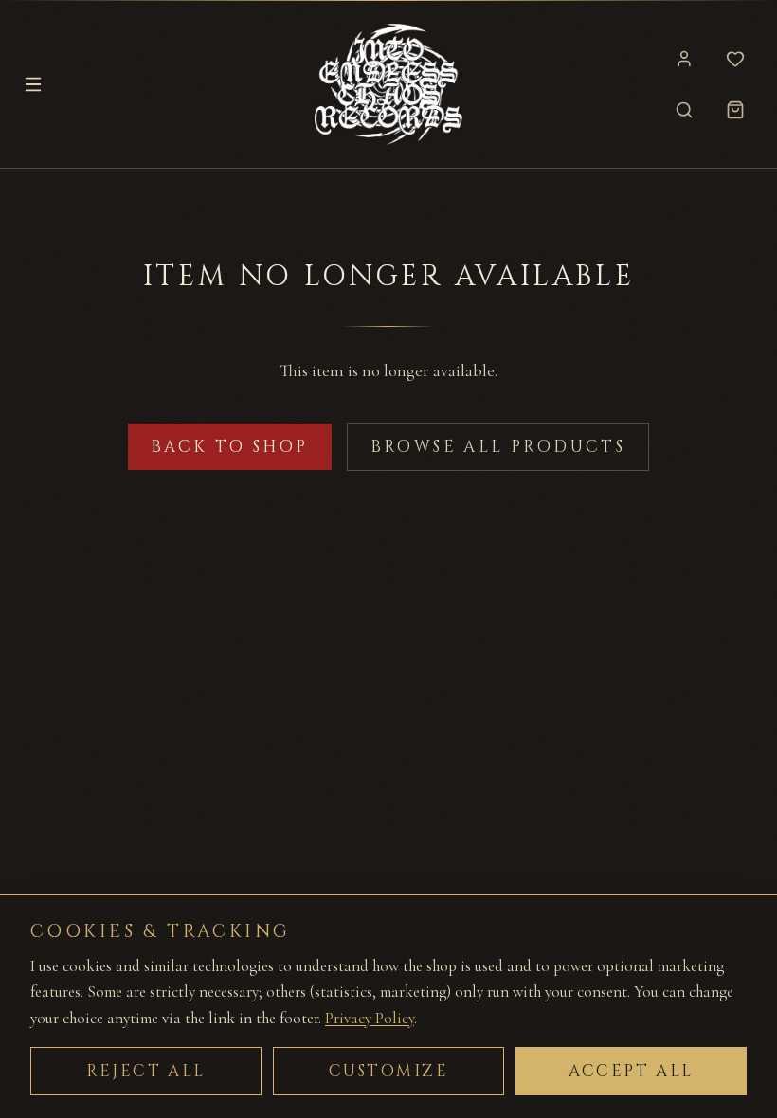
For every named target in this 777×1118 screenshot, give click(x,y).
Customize (389, 1071)
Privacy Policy (369, 1018)
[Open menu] (33, 84)
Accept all (631, 1071)
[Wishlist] (735, 59)
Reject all (146, 1071)
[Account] (684, 59)
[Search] (684, 110)
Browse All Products (498, 447)
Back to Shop (230, 447)
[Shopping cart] (735, 110)
